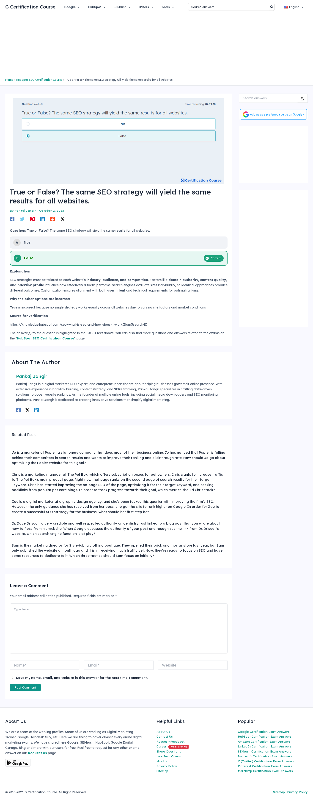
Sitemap (162, 771)
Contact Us (164, 736)
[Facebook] (12, 219)
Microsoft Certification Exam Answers (265, 756)
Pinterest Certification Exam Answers (265, 766)
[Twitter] (22, 219)
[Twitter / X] (62, 219)
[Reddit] (52, 219)
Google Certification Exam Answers (264, 731)
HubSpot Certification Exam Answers (264, 736)
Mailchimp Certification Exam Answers (265, 771)
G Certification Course (30, 7)
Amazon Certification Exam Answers (264, 741)
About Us (163, 731)
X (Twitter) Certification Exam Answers (266, 761)
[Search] (272, 7)
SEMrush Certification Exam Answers (264, 751)
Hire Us (161, 761)
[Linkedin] (42, 219)
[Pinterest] (32, 219)
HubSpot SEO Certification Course (39, 79)
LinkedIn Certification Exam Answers (264, 746)
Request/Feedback (170, 741)
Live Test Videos (168, 756)
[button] (78, 7)
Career (171, 746)
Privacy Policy (166, 766)
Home (9, 79)
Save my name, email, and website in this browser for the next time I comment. (82, 678)
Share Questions (168, 751)
